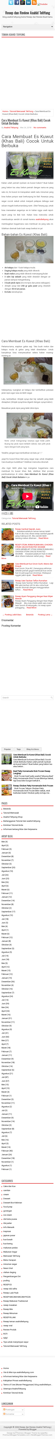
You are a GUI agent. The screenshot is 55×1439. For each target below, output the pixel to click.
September (6, 867)
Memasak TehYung (11, 1256)
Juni (3, 878)
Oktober (5, 864)
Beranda (29, 615)
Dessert (6, 1198)
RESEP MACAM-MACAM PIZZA (17, 1297)
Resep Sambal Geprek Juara (27, 529)
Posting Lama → (45, 615)
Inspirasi (7, 1231)
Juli (3, 875)
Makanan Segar (10, 1252)
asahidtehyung (42, 219)
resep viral (7, 1325)
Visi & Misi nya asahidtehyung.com (18, 1372)
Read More (43, 538)
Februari (5, 849)
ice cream (7, 1215)
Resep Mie (8, 1309)
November (6, 860)
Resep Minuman (10, 1313)
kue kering (8, 1243)
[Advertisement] (27, 85)
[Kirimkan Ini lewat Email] (2, 513)
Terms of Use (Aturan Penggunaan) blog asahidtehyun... (27, 1384)
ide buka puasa (10, 1219)
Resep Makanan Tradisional (15, 1301)
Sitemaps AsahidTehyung (14, 1389)
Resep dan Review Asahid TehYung (27, 12)
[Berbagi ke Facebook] (11, 513)
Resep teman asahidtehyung (15, 1321)
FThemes (19, 1433)
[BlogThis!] (5, 513)
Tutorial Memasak (11, 813)
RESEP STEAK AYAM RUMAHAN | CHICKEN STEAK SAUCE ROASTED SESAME (34, 546)
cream (6, 1194)
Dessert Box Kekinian (12, 1203)
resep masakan (10, 1305)
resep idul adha (10, 1289)
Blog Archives (33, 749)
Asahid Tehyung (11, 127)
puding (6, 1280)
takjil (5, 1338)
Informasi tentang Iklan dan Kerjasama (20, 829)
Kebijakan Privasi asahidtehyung (17, 1380)
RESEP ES (7, 1284)
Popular (7, 749)
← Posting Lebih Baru (11, 615)
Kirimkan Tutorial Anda (13, 825)
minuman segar (10, 1264)
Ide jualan (7, 1223)
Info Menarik (8, 1227)
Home (5, 111)
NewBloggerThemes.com (41, 1435)
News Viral (8, 1268)
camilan (6, 1190)
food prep (7, 1207)
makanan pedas (10, 1248)
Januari (5, 853)
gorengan (7, 1211)
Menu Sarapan (9, 1260)
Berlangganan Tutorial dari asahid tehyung (21, 821)
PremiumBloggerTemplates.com (16, 1435)
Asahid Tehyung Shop (13, 817)
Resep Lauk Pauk (10, 1293)
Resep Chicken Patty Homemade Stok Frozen (33, 786)
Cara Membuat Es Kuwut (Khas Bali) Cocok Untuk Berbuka (26, 122)
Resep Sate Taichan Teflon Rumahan (31, 581)
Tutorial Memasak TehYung (21, 111)
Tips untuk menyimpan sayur (15, 1342)
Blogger (33, 1429)
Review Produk (9, 1330)
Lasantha (43, 1433)
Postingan (10, 1409)
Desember (6, 856)
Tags (19, 749)
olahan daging (9, 1272)
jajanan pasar (9, 1235)
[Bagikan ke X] (8, 513)
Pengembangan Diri (12, 1276)
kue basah (8, 1239)
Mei (3, 842)
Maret (4, 889)
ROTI (5, 1334)
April (4, 845)
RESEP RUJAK (9, 1317)
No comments (40, 127)
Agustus (5, 871)
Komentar (9, 1414)
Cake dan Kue (9, 1186)
